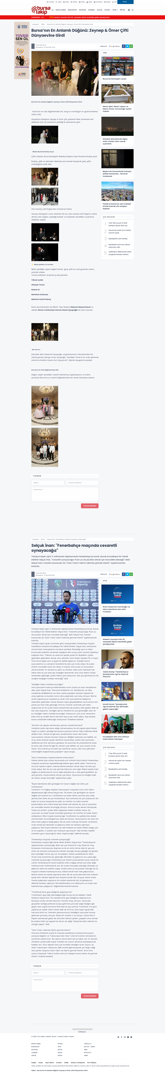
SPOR (114, 10)
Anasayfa (35, 24)
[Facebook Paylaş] (123, 46)
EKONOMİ (82, 10)
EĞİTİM (122, 10)
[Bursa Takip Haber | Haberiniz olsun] (41, 10)
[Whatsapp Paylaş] (131, 46)
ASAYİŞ (99, 10)
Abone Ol (104, 46)
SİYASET (107, 10)
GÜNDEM (91, 10)
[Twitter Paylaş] (127, 46)
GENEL (43, 1029)
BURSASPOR (72, 10)
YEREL (43, 24)
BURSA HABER (61, 10)
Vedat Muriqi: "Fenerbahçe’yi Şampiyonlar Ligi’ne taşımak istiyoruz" (78, 17)
